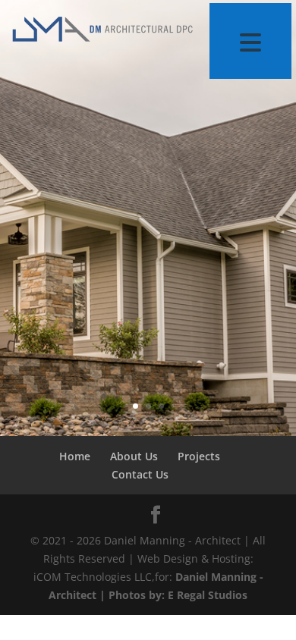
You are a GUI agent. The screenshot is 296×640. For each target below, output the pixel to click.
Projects (199, 456)
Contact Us (140, 474)
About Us (134, 456)
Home (74, 456)
